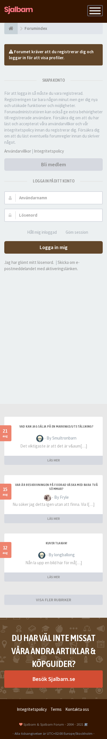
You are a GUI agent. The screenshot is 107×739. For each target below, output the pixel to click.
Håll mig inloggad (42, 232)
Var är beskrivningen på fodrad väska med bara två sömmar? (56, 487)
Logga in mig (54, 247)
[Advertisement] (53, 330)
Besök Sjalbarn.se (53, 678)
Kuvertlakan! (56, 543)
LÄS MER (53, 460)
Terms (56, 709)
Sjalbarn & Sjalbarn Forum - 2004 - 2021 (53, 724)
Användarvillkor (17, 151)
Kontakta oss (77, 709)
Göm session (77, 232)
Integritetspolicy (49, 151)
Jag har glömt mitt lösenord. (29, 262)
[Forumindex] (11, 28)
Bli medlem (53, 164)
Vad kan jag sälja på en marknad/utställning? (56, 426)
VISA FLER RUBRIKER (53, 599)
